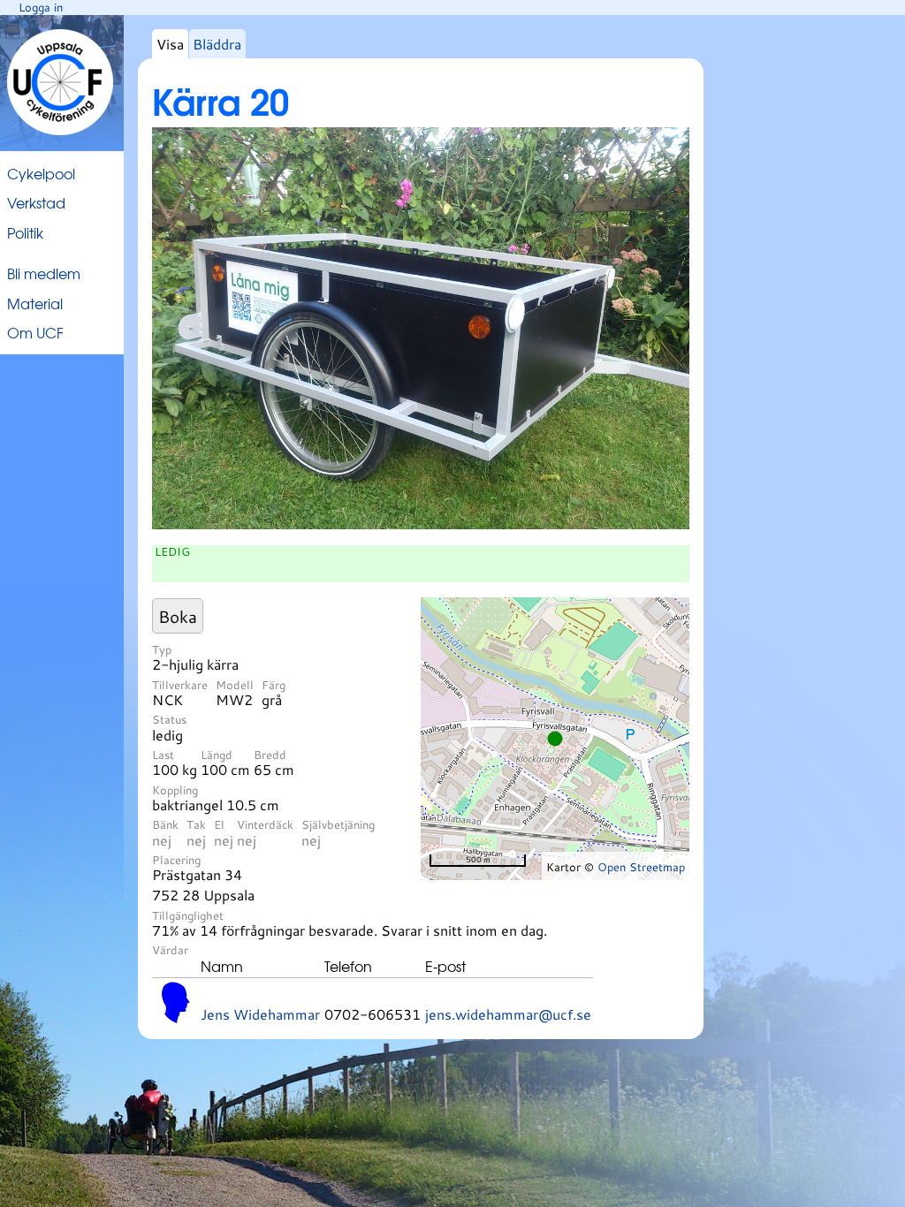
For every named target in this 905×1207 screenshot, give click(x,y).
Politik (25, 232)
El (219, 824)
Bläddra (217, 43)
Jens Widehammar (260, 1014)
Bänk (165, 824)
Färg (273, 684)
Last (163, 754)
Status (169, 719)
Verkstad (36, 202)
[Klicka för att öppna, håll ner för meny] (420, 523)
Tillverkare (180, 684)
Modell (235, 684)
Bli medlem (43, 273)
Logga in (41, 7)
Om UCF (35, 332)
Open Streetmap (641, 867)
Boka (177, 616)
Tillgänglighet (188, 915)
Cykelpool (41, 173)
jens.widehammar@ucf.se (508, 1014)
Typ (161, 649)
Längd (216, 754)
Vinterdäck (265, 824)
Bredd (270, 754)
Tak (196, 824)
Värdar (170, 949)
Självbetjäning (338, 824)
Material (35, 303)
